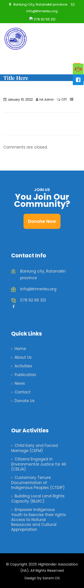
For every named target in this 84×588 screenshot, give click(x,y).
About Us (23, 357)
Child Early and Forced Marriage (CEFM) (34, 448)
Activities (23, 366)
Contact (23, 392)
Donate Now (42, 221)
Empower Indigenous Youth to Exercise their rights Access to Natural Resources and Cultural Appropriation (38, 519)
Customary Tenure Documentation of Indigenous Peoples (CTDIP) (38, 482)
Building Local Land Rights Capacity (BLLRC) (38, 498)
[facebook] (13, 306)
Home (20, 348)
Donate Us (24, 400)
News (20, 383)
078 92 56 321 (44, 19)
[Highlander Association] (38, 39)
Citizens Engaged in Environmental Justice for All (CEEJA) (38, 464)
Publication (25, 374)
